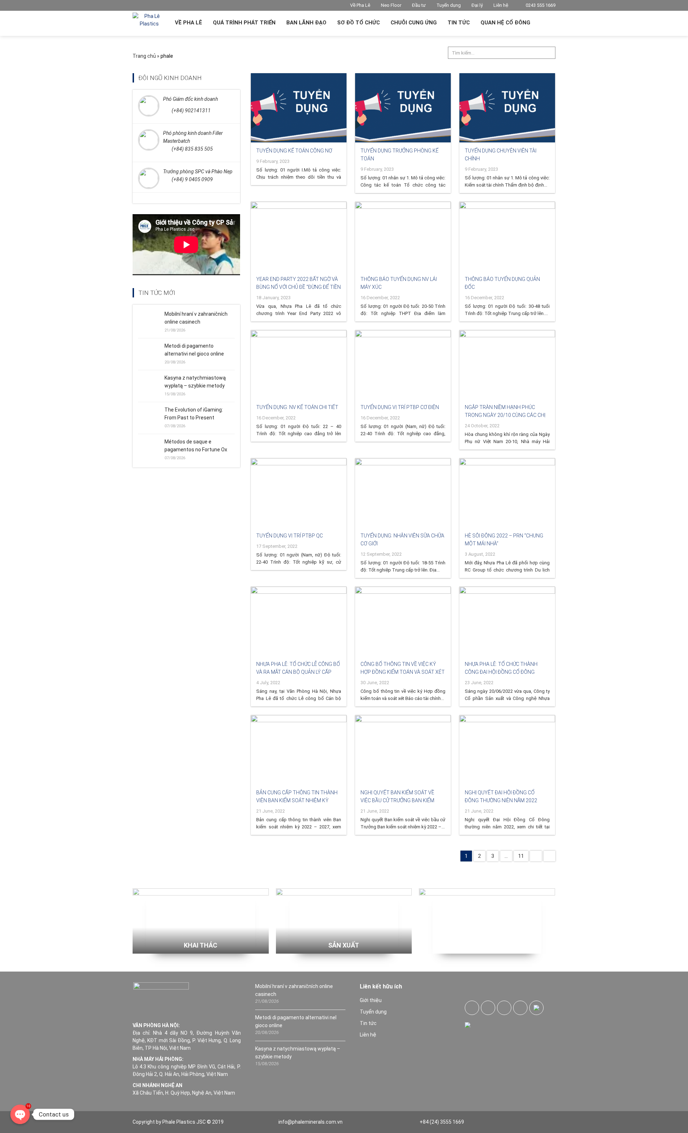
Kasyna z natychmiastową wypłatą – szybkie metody (195, 382)
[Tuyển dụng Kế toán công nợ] (299, 107)
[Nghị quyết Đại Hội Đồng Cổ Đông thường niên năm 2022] (507, 749)
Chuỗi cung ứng (414, 22)
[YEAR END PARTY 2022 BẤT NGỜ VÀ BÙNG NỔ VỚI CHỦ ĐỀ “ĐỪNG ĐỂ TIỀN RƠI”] (299, 236)
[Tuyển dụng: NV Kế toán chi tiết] (299, 364)
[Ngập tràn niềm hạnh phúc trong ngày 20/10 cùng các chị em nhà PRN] (507, 364)
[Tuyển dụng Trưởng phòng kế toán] (403, 107)
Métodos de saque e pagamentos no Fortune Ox (195, 445)
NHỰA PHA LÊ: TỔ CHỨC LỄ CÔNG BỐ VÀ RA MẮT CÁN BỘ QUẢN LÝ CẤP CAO (298, 672)
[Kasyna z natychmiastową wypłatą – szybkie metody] (151, 385)
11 (521, 856)
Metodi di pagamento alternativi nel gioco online (194, 350)
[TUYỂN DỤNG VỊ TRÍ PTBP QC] (299, 492)
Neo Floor (391, 5)
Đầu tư (419, 5)
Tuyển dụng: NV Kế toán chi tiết (297, 407)
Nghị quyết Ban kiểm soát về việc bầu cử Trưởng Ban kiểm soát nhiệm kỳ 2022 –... (397, 800)
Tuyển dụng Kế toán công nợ (294, 151)
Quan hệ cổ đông (505, 22)
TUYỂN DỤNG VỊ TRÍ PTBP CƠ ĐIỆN (399, 407)
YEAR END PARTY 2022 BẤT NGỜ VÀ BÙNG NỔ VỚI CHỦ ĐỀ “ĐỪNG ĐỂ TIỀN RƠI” (298, 287)
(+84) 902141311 (191, 110)
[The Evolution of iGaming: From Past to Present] (151, 417)
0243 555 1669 (540, 5)
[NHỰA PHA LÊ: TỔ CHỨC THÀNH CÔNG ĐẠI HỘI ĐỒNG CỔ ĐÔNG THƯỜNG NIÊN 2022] (507, 621)
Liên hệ (500, 5)
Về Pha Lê (360, 5)
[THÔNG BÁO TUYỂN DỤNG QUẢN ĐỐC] (507, 236)
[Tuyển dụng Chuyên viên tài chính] (507, 107)
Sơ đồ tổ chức (358, 22)
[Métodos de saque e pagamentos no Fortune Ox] (151, 449)
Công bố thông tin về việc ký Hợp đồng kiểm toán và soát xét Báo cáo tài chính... (402, 672)
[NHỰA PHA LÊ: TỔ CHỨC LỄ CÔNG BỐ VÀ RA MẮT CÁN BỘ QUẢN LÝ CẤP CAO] (299, 621)
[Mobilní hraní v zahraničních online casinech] (151, 321)
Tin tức (459, 22)
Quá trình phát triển (244, 22)
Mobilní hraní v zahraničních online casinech (196, 318)
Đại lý (477, 5)
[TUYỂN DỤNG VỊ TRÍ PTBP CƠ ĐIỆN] (403, 364)
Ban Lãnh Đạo (306, 22)
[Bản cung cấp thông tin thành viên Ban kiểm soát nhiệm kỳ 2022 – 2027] (299, 749)
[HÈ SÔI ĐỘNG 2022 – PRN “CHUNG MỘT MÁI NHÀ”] (507, 492)
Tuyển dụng (448, 5)
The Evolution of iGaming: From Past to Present (193, 413)
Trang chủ (144, 56)
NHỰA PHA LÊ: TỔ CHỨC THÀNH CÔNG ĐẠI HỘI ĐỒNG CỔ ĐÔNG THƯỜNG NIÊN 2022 (501, 672)
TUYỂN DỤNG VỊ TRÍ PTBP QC (289, 536)
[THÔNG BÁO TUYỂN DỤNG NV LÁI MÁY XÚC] (403, 236)
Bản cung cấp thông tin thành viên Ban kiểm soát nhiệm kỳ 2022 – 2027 (297, 800)
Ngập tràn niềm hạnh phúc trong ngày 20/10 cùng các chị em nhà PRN (505, 415)
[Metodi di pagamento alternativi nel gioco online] (151, 353)
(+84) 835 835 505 (192, 149)
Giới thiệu (371, 1000)
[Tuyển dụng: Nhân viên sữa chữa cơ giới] (403, 492)
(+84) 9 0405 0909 (192, 179)
